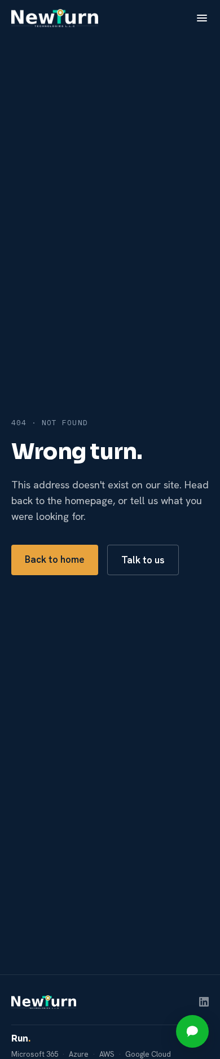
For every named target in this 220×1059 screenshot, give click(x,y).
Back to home (55, 559)
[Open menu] (202, 18)
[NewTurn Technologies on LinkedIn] (204, 1002)
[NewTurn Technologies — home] (54, 18)
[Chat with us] (192, 1031)
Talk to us (143, 560)
